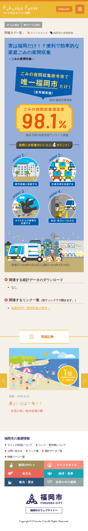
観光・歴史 (26, 482)
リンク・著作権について (51, 444)
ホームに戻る (13, 25)
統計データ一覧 (52, 450)
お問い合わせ (13, 450)
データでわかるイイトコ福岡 (17, 13)
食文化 (26, 473)
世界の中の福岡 (66, 482)
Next (84, 380)
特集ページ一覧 (15, 456)
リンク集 (32, 450)
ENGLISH (64, 9)
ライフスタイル (39, 32)
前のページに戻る (32, 25)
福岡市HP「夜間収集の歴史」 (30, 308)
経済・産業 (66, 473)
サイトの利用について (18, 444)
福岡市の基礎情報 (63, 32)
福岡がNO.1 (27, 464)
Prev (3, 380)
